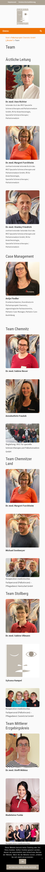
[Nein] (42, 858)
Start (8, 37)
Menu (6, 31)
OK (22, 861)
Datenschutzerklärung (27, 2)
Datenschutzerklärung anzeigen (22, 867)
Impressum (12, 2)
